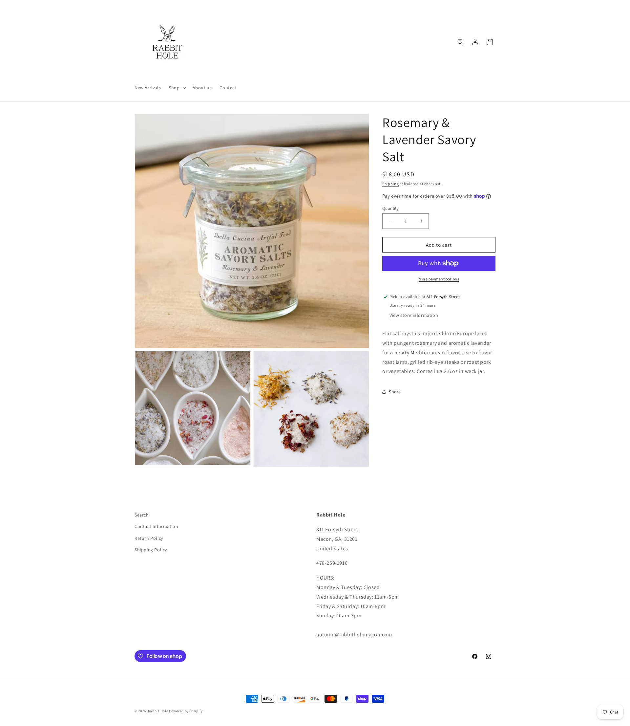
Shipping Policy (151, 550)
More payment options (439, 278)
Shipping (390, 183)
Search (142, 515)
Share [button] (395, 391)
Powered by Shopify (186, 711)
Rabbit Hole (158, 711)
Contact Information (156, 526)
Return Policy (149, 538)
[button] (176, 88)
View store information (413, 315)
